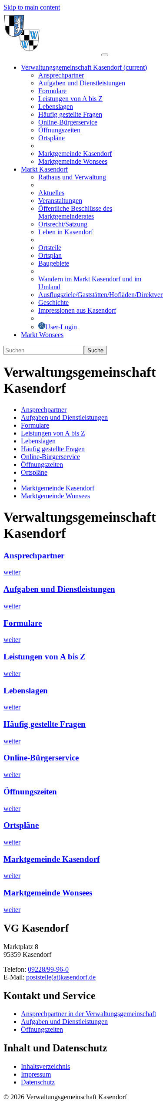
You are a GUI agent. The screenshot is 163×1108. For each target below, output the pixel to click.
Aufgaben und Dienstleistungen (59, 589)
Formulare (22, 623)
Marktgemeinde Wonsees (47, 892)
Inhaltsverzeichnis (45, 1066)
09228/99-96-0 (48, 969)
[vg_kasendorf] (52, 52)
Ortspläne (21, 825)
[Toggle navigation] (104, 55)
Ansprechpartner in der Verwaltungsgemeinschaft (88, 1013)
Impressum (36, 1074)
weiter (11, 572)
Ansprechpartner (33, 555)
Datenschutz (38, 1082)
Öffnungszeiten (30, 791)
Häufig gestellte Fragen (44, 724)
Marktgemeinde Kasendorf (51, 859)
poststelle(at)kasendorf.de (61, 977)
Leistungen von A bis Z (44, 656)
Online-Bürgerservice (41, 757)
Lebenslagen (25, 690)
